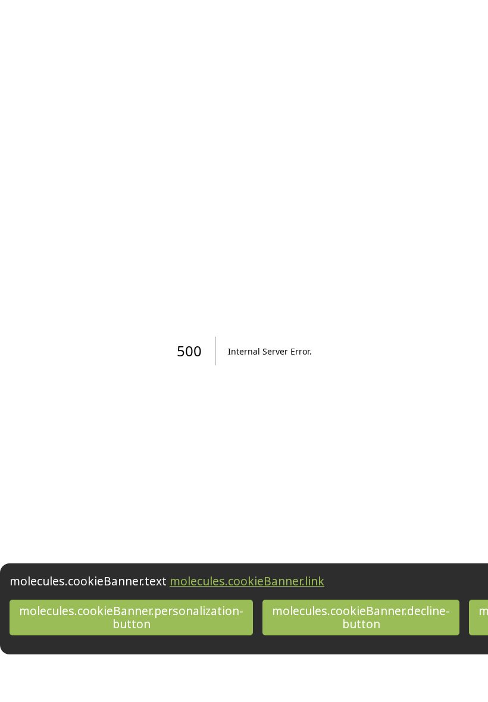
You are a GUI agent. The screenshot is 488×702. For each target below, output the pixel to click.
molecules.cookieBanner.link (247, 581)
